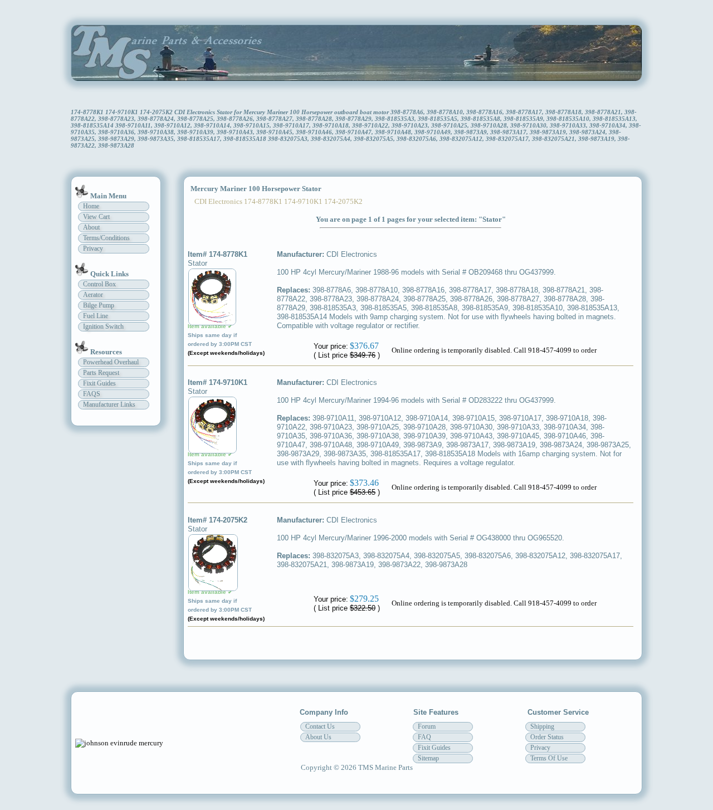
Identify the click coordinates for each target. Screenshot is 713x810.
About (91, 227)
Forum (427, 726)
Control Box (99, 284)
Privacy (93, 248)
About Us (318, 737)
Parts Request (101, 373)
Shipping (542, 726)
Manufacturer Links (109, 404)
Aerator (93, 295)
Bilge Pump (98, 305)
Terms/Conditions (106, 238)
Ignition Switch (103, 326)
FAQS (91, 394)
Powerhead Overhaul (111, 362)
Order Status (547, 737)
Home (91, 206)
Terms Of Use (549, 758)
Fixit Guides (99, 383)
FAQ (424, 737)
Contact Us (320, 726)
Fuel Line (95, 316)
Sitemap (428, 758)
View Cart (96, 217)
